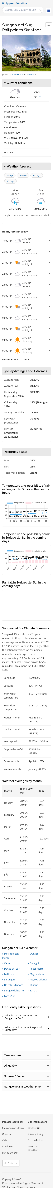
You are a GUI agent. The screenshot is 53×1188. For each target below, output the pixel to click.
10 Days (23, 175)
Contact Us (34, 1128)
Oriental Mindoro (13, 985)
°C (35, 97)
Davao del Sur (12, 968)
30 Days (10, 181)
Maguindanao (37, 974)
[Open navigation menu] (48, 10)
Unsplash (30, 74)
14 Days (36, 175)
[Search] (40, 10)
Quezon (34, 953)
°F (40, 97)
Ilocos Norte (36, 968)
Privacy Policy (35, 1134)
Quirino (34, 985)
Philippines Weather (14, 3)
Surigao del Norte (14, 990)
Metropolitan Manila (13, 1128)
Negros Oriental (39, 979)
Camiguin (35, 963)
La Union (9, 974)
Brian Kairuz (17, 74)
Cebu (7, 963)
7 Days (10, 175)
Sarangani (9, 979)
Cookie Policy (35, 1140)
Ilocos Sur (9, 996)
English (11, 1163)
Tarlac (33, 990)
